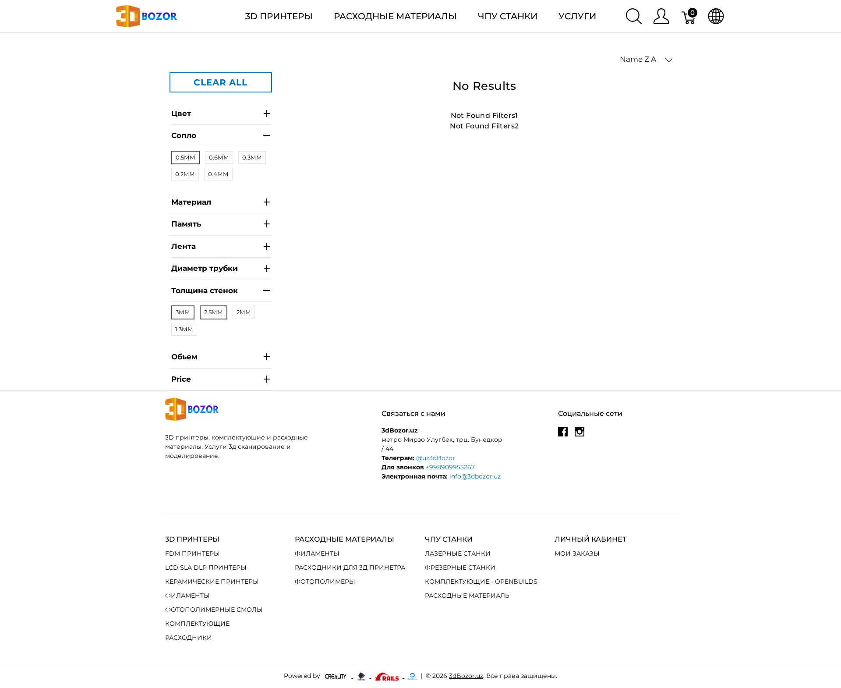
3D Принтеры (279, 16)
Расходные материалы (395, 16)
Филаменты (187, 595)
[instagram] (579, 434)
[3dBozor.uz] (146, 15)
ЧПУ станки (507, 16)
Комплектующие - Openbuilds (481, 581)
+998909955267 (450, 467)
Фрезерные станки (460, 567)
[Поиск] (634, 16)
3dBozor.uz (466, 676)
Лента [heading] (183, 246)
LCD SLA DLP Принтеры (206, 567)
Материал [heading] (191, 202)
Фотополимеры (325, 581)
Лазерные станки (458, 553)
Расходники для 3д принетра (350, 567)
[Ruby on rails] (387, 676)
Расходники (188, 638)
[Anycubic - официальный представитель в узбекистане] (362, 676)
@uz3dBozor (435, 458)
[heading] (221, 380)
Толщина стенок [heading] (204, 290)
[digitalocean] (412, 676)
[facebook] (563, 434)
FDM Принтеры (192, 553)
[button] (646, 59)
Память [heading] (186, 224)
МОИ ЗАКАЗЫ (577, 553)
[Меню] (661, 16)
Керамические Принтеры (212, 581)
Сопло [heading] (183, 135)
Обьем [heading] (184, 356)
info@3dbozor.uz (475, 476)
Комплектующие (197, 624)
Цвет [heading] (181, 113)
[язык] (716, 16)
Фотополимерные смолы (214, 610)
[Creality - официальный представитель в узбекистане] (336, 676)
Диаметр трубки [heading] (204, 268)
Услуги (577, 16)
